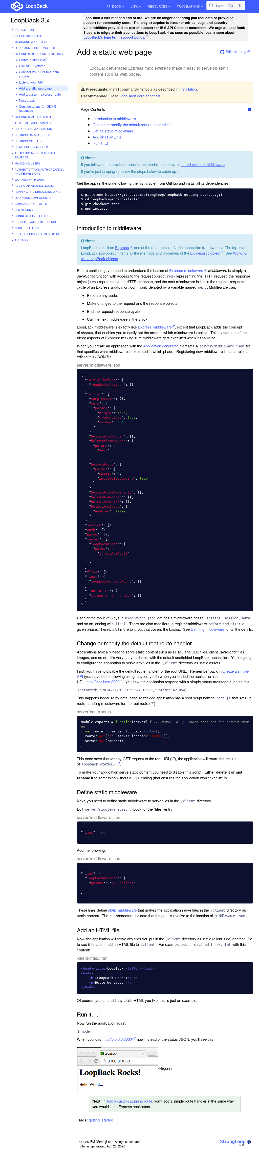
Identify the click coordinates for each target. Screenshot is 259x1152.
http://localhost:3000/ (103, 681)
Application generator (160, 345)
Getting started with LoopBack (39, 54)
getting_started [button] (101, 1119)
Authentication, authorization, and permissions (39, 171)
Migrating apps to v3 (31, 42)
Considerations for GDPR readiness (37, 108)
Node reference (27, 228)
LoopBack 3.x (30, 19)
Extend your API (31, 82)
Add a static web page (35, 88)
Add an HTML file (107, 137)
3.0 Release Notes (28, 36)
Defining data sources (32, 135)
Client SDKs (24, 210)
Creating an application (33, 129)
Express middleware (186, 270)
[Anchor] (138, 118)
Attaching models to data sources (35, 155)
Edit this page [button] (236, 51)
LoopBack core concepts (35, 48)
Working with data (29, 179)
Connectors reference (33, 216)
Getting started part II (33, 117)
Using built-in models (31, 147)
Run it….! (100, 143)
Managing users (27, 163)
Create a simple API (34, 59)
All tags (21, 240)
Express (122, 247)
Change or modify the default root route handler (131, 124)
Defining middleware (207, 629)
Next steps (27, 100)
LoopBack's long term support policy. (114, 37)
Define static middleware (113, 130)
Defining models (27, 141)
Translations (188, 6)
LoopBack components (33, 198)
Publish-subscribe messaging (37, 234)
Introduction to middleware (114, 118)
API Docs (113, 6)
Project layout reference (36, 222)
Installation (24, 30)
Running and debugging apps (37, 191)
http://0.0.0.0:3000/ (117, 1039)
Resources (157, 6)
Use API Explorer (32, 65)
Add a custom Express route (40, 94)
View (134, 6)
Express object (205, 253)
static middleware (122, 910)
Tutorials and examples (33, 123)
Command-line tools (31, 204)
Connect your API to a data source (39, 73)
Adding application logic (34, 185)
